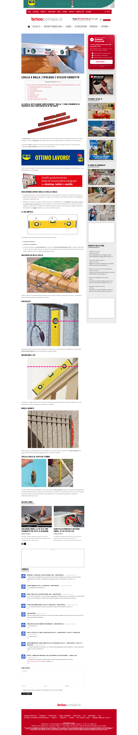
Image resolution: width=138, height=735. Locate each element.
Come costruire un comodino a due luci (101, 111)
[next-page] (25, 544)
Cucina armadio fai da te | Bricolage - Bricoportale (43, 585)
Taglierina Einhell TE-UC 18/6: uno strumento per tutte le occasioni (34, 530)
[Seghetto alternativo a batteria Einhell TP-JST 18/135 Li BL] (69, 516)
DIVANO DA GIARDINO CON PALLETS (98, 277)
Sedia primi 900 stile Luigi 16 (96, 260)
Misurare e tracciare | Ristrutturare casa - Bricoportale (45, 575)
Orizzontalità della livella (34, 91)
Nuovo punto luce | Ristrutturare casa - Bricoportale (44, 594)
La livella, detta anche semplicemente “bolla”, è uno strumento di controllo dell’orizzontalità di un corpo (53, 85)
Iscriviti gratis (100, 62)
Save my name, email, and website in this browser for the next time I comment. (43, 690)
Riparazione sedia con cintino (97, 286)
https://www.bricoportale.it (34, 661)
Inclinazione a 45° (33, 95)
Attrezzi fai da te (26, 533)
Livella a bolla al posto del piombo (37, 99)
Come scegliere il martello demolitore (101, 213)
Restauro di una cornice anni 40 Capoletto (100, 269)
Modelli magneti (32, 97)
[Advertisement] (53, 559)
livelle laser (34, 197)
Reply (28, 580)
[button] (107, 11)
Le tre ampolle (32, 89)
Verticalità (31, 93)
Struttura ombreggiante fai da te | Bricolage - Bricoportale (46, 605)
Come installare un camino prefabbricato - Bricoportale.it (45, 624)
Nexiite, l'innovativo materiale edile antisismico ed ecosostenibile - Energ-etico (52, 655)
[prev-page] (22, 544)
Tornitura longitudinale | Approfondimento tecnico (101, 128)
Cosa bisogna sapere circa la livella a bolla (39, 87)
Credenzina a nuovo (94, 251)
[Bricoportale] (46, 19)
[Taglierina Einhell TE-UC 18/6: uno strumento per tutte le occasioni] (36, 516)
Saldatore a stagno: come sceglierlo (101, 177)
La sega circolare (101, 195)
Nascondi (58, 81)
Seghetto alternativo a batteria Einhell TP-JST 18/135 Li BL (67, 530)
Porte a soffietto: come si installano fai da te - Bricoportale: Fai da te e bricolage (53, 632)
